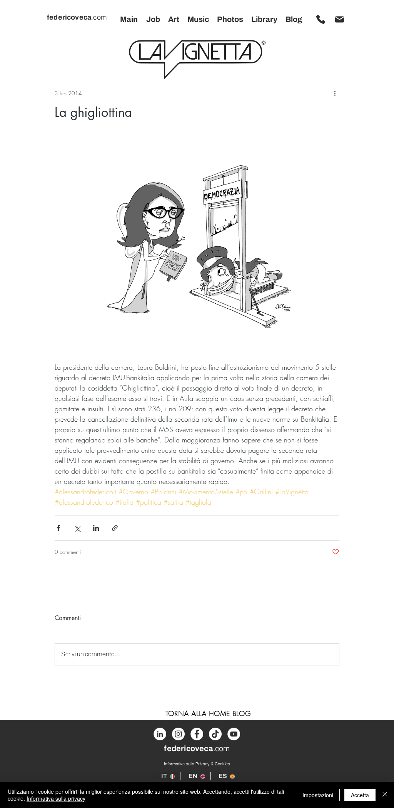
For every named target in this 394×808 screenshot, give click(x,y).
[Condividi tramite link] (115, 528)
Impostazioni (317, 795)
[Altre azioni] (334, 93)
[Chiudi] (384, 795)
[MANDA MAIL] (339, 19)
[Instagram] (178, 734)
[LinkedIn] (160, 734)
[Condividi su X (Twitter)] (77, 528)
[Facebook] (196, 734)
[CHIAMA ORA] (320, 19)
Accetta (360, 795)
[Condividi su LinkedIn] (96, 528)
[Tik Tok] (215, 734)
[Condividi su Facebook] (58, 528)
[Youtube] (233, 734)
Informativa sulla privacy (56, 798)
